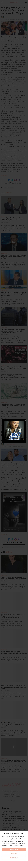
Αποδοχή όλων (14, 849)
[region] (14, 846)
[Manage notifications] (4, 847)
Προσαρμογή (14, 853)
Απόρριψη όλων (14, 857)
